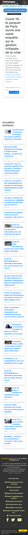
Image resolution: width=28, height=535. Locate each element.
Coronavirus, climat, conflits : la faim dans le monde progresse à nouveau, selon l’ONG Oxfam (13, 346)
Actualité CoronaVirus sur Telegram (16, 10)
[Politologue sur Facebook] (7, 521)
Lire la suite (13, 92)
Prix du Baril (15, 490)
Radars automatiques (14, 487)
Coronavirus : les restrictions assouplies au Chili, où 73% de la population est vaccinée (13, 329)
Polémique (8, 81)
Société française (10, 77)
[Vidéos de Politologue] (19, 521)
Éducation (19, 77)
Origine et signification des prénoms (14, 497)
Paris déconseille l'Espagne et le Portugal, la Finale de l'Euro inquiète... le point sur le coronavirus (13, 151)
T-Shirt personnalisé (14, 515)
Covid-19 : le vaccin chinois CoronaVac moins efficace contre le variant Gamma (13, 424)
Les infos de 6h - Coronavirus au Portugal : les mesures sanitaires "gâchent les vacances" (13, 134)
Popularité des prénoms (14, 501)
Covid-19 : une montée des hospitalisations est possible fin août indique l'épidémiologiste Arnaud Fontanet (13, 185)
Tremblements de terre (14, 504)
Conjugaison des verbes (14, 507)
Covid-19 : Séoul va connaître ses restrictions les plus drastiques (13, 392)
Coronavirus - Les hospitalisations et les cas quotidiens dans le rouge (14, 361)
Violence (15, 79)
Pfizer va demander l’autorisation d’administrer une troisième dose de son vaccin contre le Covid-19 (14, 312)
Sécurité (7, 74)
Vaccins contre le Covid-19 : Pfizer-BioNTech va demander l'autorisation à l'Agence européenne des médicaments (13, 280)
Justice (13, 74)
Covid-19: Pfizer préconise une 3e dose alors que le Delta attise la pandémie (14, 246)
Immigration (8, 79)
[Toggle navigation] (24, 2)
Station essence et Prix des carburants (14, 483)
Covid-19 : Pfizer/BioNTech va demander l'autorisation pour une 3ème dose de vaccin (13, 229)
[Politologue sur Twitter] (13, 521)
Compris (22, 530)
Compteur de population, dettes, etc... (15, 511)
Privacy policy (17, 473)
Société (18, 74)
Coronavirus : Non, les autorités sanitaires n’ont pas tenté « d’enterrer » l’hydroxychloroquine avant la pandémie (13, 168)
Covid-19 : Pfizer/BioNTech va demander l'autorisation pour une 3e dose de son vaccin (13, 263)
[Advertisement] (14, 109)
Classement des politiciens (14, 493)
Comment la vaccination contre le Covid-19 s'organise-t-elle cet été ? (14, 215)
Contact (14, 524)
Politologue (12, 460)
